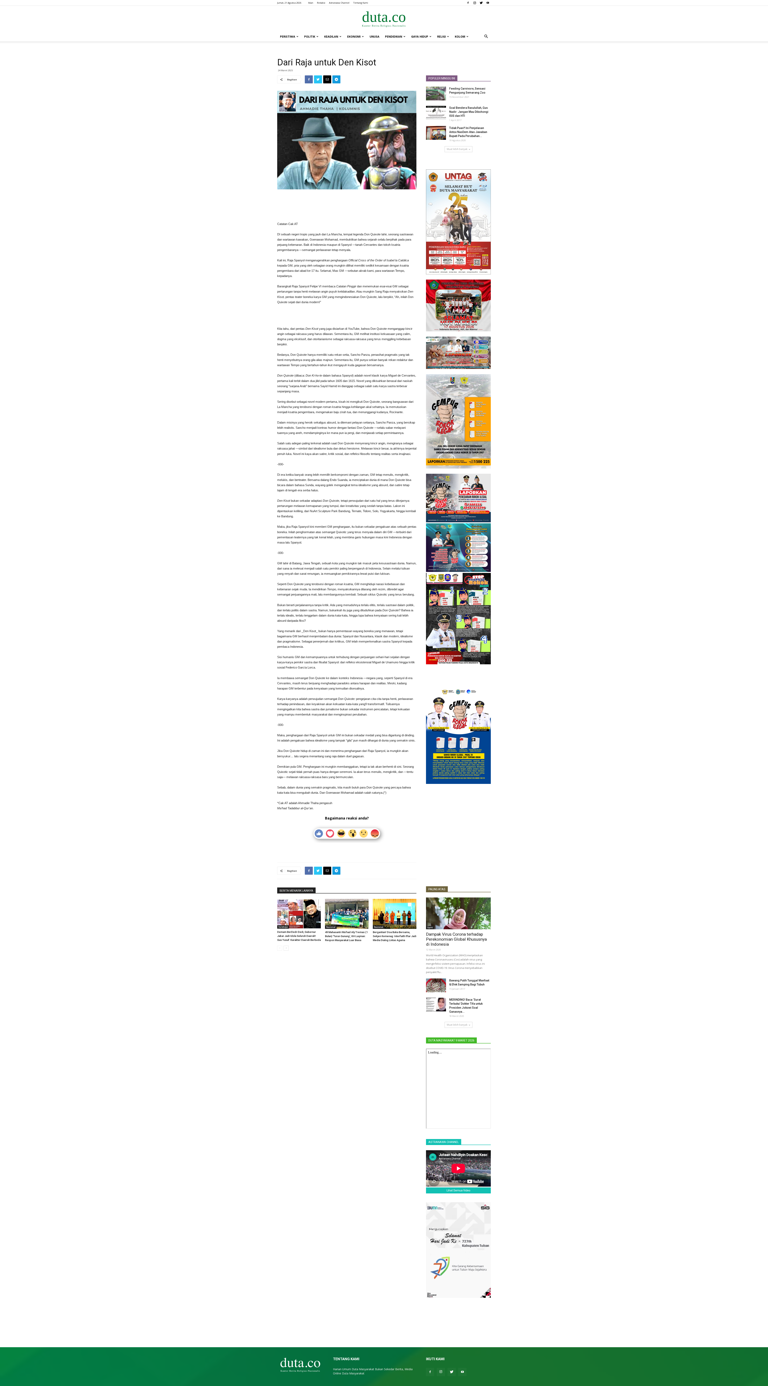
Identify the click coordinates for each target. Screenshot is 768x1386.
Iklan (310, 2)
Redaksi (321, 2)
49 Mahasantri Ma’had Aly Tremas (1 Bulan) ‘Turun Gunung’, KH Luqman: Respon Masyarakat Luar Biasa (346, 936)
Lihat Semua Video (458, 1190)
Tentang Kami (360, 2)
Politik (309, 36)
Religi (441, 36)
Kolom (460, 36)
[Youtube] (488, 3)
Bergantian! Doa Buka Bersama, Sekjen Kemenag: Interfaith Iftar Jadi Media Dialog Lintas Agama (394, 936)
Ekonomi (354, 36)
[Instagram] (475, 3)
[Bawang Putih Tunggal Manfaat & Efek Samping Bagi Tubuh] (436, 985)
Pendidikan (393, 36)
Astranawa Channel (339, 2)
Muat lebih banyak (457, 149)
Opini (430, 927)
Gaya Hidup (419, 36)
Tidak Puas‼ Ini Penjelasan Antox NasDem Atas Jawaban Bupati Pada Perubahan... (468, 132)
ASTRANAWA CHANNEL (443, 1142)
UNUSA (374, 36)
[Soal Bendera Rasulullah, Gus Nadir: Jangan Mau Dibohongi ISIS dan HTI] (436, 113)
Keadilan (331, 36)
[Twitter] (481, 3)
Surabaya (283, 926)
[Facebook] (468, 3)
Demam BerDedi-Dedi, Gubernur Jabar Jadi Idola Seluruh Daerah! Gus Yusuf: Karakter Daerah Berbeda (299, 935)
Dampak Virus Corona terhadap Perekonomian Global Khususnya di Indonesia (456, 939)
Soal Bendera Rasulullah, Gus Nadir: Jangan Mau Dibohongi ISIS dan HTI (468, 111)
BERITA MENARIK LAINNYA (296, 890)
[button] (486, 37)
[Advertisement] (347, 201)
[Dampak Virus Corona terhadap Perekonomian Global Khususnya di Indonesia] (458, 913)
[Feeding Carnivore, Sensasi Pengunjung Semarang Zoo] (436, 93)
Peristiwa (287, 36)
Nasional (330, 927)
